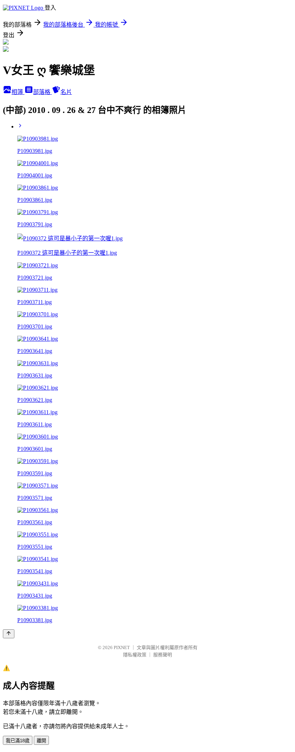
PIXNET (122, 647)
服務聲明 (162, 654)
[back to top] (8, 633)
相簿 (18, 92)
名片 (66, 92)
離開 (41, 740)
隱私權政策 (134, 654)
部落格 (42, 92)
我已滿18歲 (18, 740)
